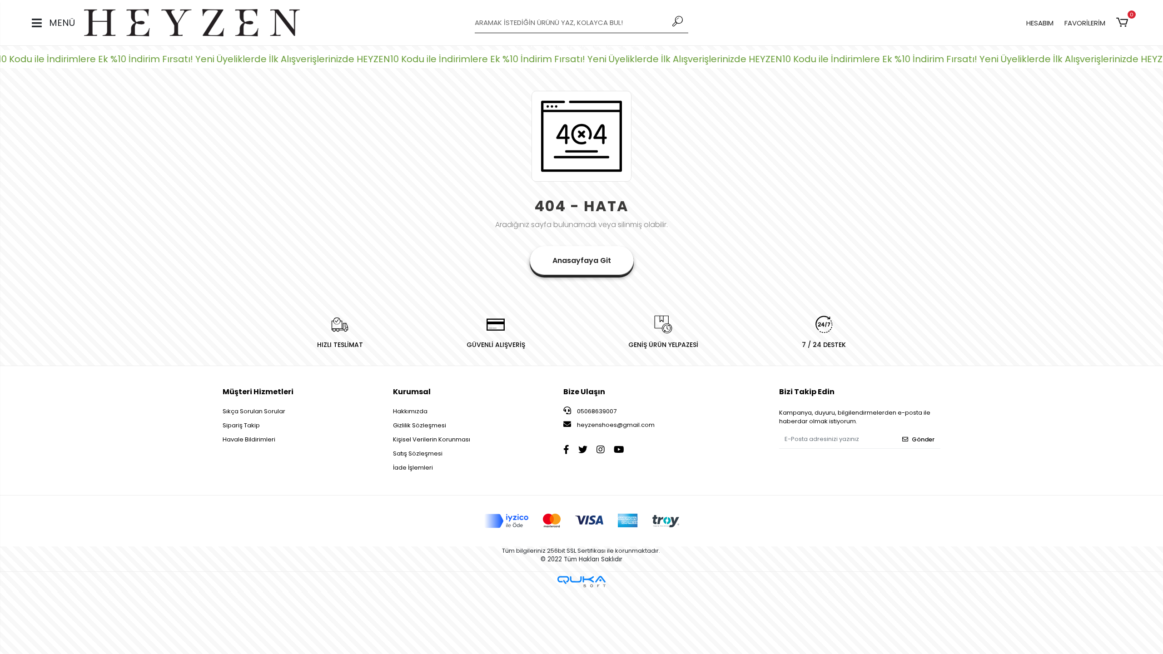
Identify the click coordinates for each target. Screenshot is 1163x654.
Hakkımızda (410, 411)
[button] (1123, 22)
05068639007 (596, 411)
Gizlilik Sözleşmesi (419, 425)
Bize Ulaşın (584, 391)
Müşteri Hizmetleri (258, 391)
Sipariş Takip (241, 425)
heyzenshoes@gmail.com (616, 425)
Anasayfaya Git (581, 260)
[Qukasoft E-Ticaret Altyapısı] (581, 581)
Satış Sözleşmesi (417, 453)
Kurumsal (412, 391)
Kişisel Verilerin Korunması (431, 439)
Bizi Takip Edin (807, 391)
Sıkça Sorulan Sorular (254, 411)
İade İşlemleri (413, 467)
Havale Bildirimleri (249, 439)
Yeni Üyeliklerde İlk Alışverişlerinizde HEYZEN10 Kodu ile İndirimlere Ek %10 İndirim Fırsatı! (377, 59)
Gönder (923, 439)
